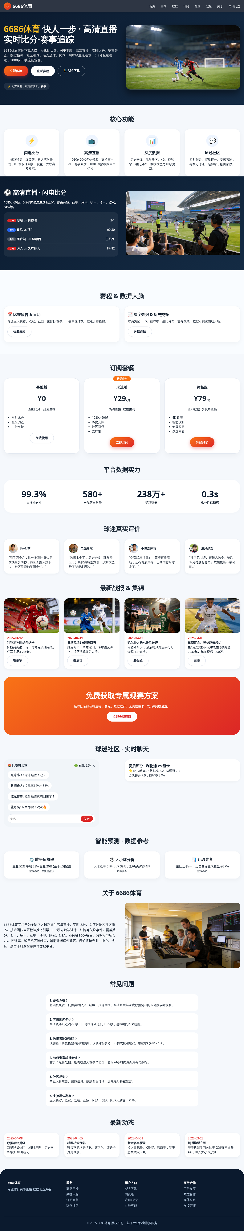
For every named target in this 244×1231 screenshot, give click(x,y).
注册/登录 (131, 1200)
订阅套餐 (72, 1200)
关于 (220, 6)
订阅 (186, 6)
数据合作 (190, 1194)
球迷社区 (72, 1206)
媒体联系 (190, 1200)
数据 (175, 6)
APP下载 (131, 1188)
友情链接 (190, 1206)
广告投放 (190, 1188)
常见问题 (234, 6)
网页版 (129, 1194)
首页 (152, 6)
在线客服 (131, 1206)
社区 (198, 6)
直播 (163, 6)
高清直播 (72, 1188)
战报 (209, 6)
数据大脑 (72, 1194)
